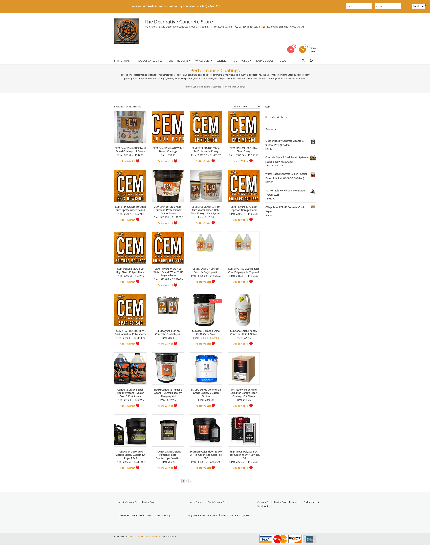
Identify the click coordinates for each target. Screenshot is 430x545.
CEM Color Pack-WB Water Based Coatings (168, 149)
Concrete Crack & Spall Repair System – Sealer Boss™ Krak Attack (130, 393)
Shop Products (178, 60)
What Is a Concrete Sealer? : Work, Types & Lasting (144, 515)
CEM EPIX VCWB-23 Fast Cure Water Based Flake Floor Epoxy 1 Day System (206, 210)
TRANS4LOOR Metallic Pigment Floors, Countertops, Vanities (168, 455)
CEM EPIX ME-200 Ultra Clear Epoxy (243, 149)
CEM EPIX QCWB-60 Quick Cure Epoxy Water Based (130, 208)
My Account (202, 60)
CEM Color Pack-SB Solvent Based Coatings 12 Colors (130, 149)
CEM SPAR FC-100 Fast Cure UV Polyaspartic (205, 270)
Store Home (122, 60)
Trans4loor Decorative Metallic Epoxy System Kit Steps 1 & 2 (130, 455)
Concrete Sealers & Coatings (206, 86)
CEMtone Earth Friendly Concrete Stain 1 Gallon (243, 332)
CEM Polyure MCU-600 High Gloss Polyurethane (130, 270)
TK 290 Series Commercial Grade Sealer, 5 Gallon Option (206, 393)
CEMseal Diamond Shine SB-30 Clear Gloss (206, 332)
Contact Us (241, 60)
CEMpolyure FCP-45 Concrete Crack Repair (168, 332)
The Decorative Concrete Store (178, 21)
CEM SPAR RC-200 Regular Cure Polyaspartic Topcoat (243, 270)
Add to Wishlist (128, 161)
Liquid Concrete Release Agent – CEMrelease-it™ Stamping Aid (168, 393)
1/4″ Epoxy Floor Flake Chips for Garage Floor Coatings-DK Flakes (244, 393)
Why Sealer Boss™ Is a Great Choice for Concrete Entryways (218, 515)
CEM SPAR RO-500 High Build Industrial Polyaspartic (130, 332)
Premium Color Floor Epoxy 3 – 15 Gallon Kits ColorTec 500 (206, 455)
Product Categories (149, 60)
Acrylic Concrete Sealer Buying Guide (137, 502)
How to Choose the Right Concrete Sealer (209, 502)
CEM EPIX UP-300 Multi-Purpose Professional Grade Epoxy (168, 210)
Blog (283, 60)
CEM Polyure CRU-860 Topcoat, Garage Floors (243, 208)
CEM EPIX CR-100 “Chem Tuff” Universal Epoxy (205, 149)
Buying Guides (264, 60)
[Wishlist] (291, 49)
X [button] (425, 4)
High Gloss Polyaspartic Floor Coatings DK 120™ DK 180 (244, 455)
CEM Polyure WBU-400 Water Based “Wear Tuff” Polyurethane (168, 272)
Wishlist (222, 60)
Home (188, 86)
